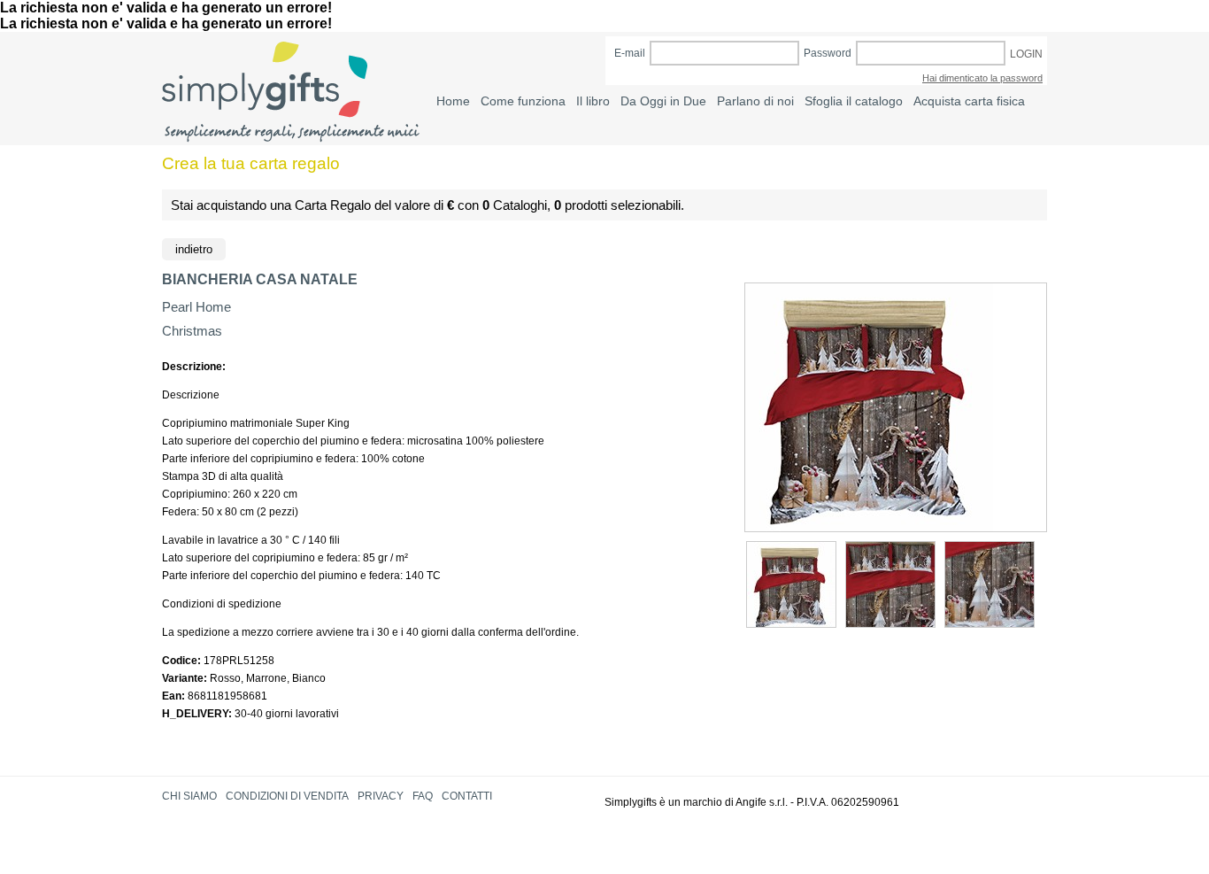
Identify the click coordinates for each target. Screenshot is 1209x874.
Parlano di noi (755, 101)
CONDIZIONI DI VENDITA (287, 796)
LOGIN (1026, 54)
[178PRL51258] (791, 584)
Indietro (193, 249)
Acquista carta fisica (969, 101)
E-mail (629, 53)
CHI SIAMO (189, 796)
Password (827, 53)
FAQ (422, 796)
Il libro (593, 101)
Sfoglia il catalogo (854, 101)
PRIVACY (381, 796)
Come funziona (523, 101)
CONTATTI (467, 796)
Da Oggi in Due (663, 101)
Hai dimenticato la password (982, 78)
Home (453, 101)
